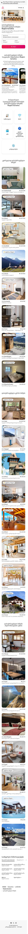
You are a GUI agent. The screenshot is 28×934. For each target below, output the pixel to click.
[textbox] (7, 42)
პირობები (19, 927)
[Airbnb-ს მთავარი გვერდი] (3, 7)
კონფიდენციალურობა (10, 927)
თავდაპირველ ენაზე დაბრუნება (10, 3)
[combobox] (13, 37)
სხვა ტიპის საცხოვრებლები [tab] (8, 860)
